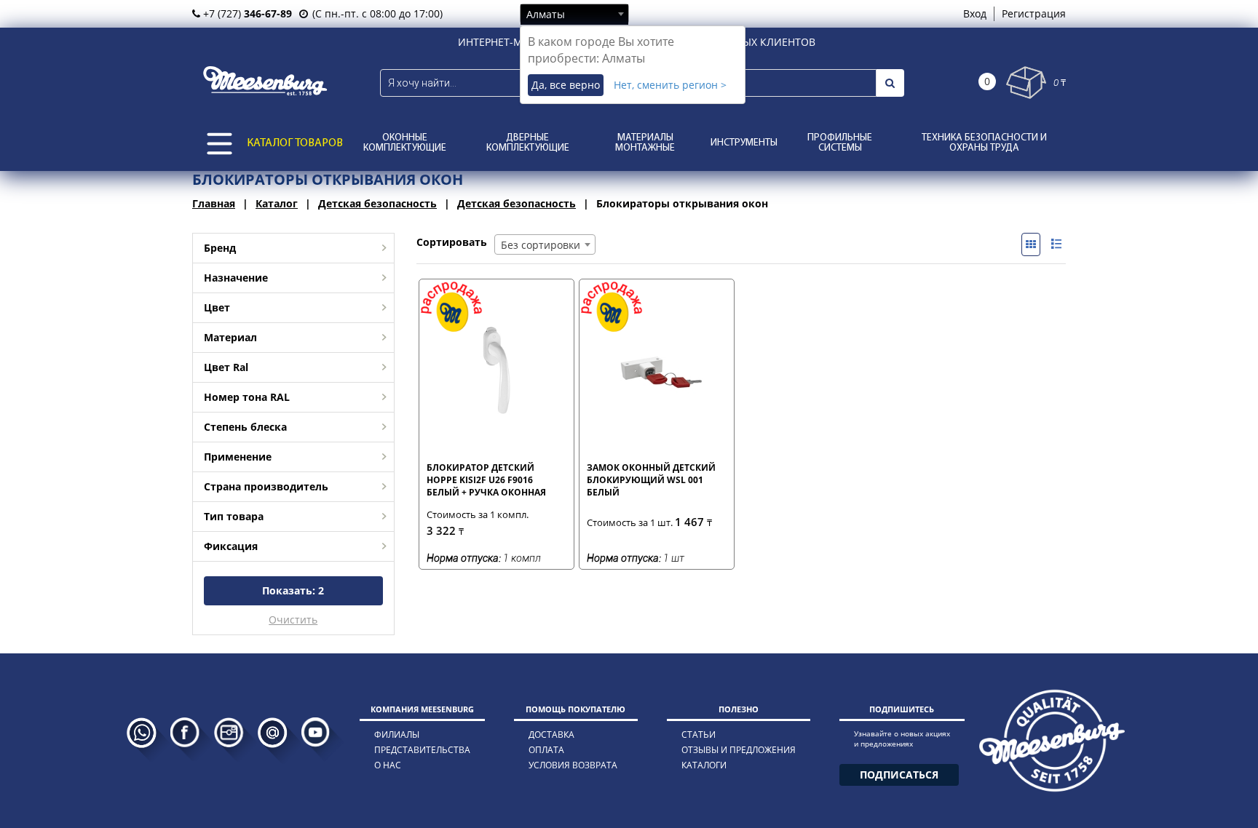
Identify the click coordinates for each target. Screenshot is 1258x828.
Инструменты (744, 143)
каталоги (704, 765)
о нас (387, 765)
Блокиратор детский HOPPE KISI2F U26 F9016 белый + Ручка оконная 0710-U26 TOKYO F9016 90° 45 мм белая (491, 479)
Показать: (293, 590)
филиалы (396, 734)
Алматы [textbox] (545, 14)
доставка (551, 734)
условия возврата (573, 765)
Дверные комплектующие (527, 143)
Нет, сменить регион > (670, 85)
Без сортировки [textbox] (540, 245)
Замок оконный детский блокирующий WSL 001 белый (651, 479)
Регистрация (1034, 13)
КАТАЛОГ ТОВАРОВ (295, 143)
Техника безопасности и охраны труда (984, 143)
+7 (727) (246, 13)
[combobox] (574, 14)
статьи (698, 734)
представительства (422, 750)
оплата (546, 750)
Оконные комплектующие (404, 143)
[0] (1026, 83)
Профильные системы (839, 143)
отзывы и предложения (738, 750)
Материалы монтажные (645, 143)
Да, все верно (565, 85)
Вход (974, 13)
